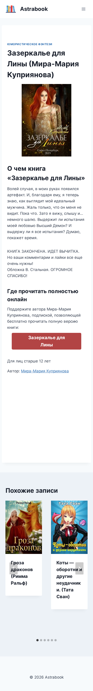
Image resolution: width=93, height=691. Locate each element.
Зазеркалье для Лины (46, 341)
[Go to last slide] (13, 568)
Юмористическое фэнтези (29, 44)
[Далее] (79, 568)
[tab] (37, 640)
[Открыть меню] (83, 8)
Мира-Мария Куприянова (45, 371)
